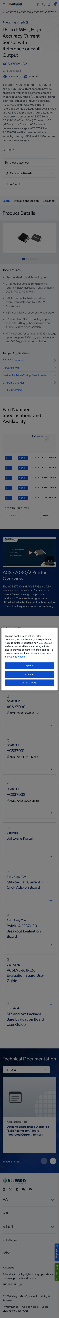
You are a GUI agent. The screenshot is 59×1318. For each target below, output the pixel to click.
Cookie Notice (17, 656)
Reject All (29, 666)
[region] (29, 659)
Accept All (29, 674)
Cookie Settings (29, 682)
